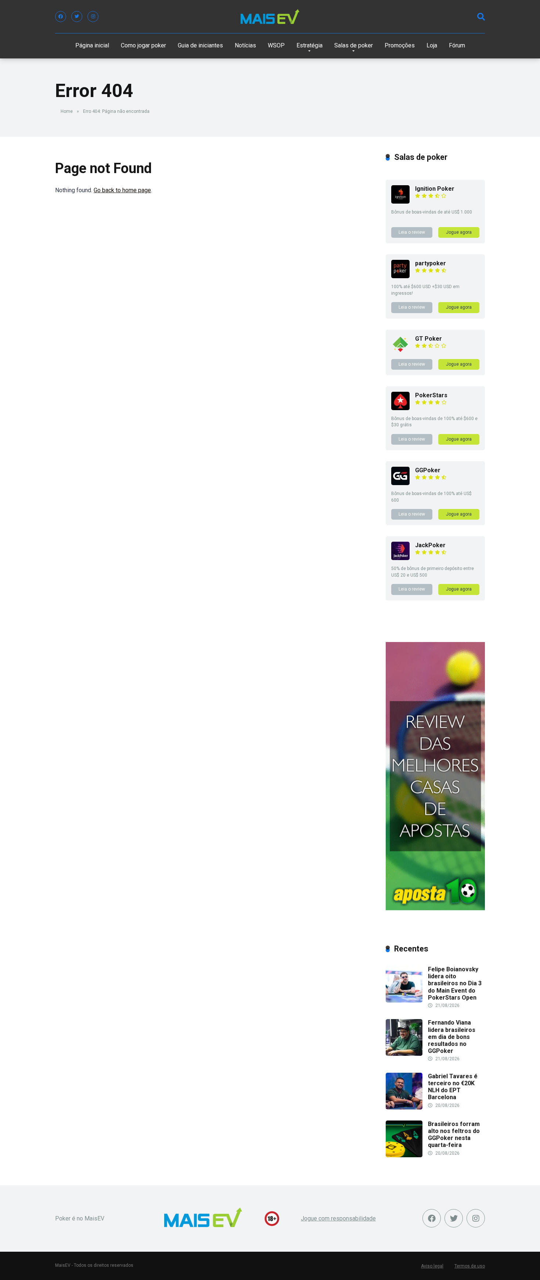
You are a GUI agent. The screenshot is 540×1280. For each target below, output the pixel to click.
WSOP (276, 45)
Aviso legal (432, 1266)
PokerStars (431, 395)
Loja (431, 45)
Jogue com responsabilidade (338, 1218)
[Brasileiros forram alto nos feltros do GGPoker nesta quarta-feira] (404, 1155)
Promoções (400, 45)
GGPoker (427, 470)
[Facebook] (60, 16)
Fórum (457, 45)
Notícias (245, 45)
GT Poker (428, 338)
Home (67, 111)
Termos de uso (469, 1266)
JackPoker (430, 545)
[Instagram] (92, 16)
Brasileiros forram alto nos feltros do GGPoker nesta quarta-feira (454, 1135)
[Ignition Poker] (400, 201)
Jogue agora (459, 232)
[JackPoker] (400, 558)
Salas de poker (353, 45)
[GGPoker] (400, 483)
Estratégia (309, 45)
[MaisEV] (270, 16)
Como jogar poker (143, 45)
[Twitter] (76, 16)
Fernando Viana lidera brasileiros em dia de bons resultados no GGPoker (451, 1036)
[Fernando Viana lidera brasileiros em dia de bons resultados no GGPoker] (404, 1053)
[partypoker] (400, 276)
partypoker (430, 263)
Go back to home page (122, 190)
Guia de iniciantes (200, 45)
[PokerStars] (400, 408)
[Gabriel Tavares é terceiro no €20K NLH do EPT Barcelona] (404, 1107)
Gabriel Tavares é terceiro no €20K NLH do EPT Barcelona (453, 1087)
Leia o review (412, 232)
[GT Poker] (400, 351)
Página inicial (92, 45)
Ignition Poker (434, 188)
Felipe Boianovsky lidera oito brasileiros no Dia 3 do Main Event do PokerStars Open (455, 983)
